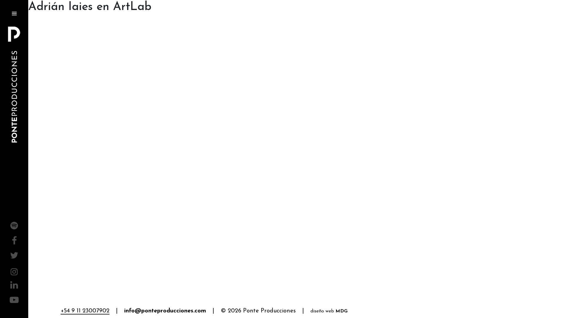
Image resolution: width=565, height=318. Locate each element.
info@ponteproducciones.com (165, 311)
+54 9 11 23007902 (85, 311)
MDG (341, 311)
